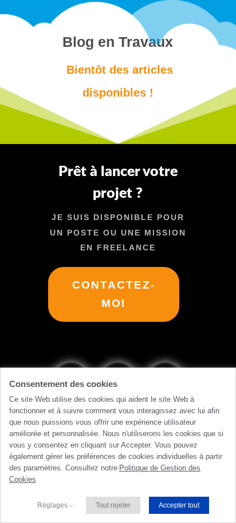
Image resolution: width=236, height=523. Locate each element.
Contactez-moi (113, 294)
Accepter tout (179, 505)
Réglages (52, 505)
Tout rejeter (113, 505)
